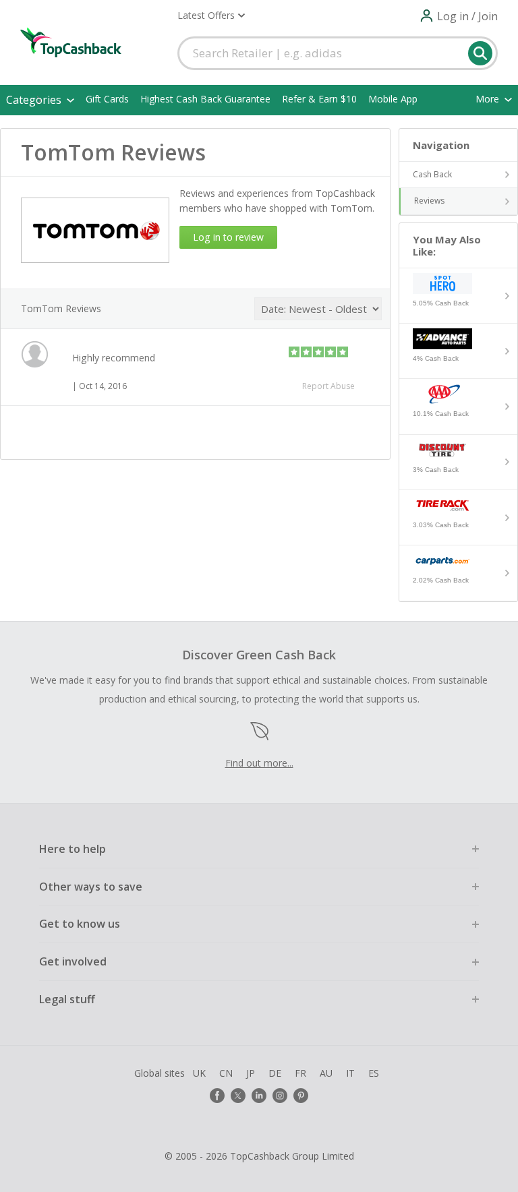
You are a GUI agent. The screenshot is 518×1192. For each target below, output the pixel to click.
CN (226, 1073)
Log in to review (228, 237)
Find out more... (259, 762)
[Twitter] (238, 1095)
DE (274, 1073)
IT (350, 1073)
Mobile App (393, 98)
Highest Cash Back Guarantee (205, 98)
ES (373, 1073)
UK (199, 1073)
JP (250, 1073)
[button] (211, 15)
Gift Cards (107, 98)
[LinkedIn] (259, 1095)
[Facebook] (217, 1095)
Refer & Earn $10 (319, 98)
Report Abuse (328, 386)
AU (326, 1073)
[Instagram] (279, 1095)
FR (300, 1073)
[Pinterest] (300, 1095)
